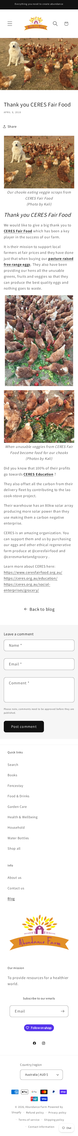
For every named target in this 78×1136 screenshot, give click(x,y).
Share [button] (12, 126)
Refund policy (35, 1112)
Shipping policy (54, 1119)
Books (12, 775)
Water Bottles (18, 838)
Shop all (14, 848)
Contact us (16, 888)
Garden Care (17, 806)
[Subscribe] (62, 1011)
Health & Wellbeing (23, 817)
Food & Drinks (19, 796)
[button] (9, 23)
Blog (11, 898)
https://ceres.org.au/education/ (31, 578)
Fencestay (15, 785)
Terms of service (29, 1119)
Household (16, 827)
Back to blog (42, 609)
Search (13, 764)
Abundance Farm (36, 1107)
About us (15, 877)
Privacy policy (57, 1112)
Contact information (41, 1126)
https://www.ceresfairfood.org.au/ (33, 572)
